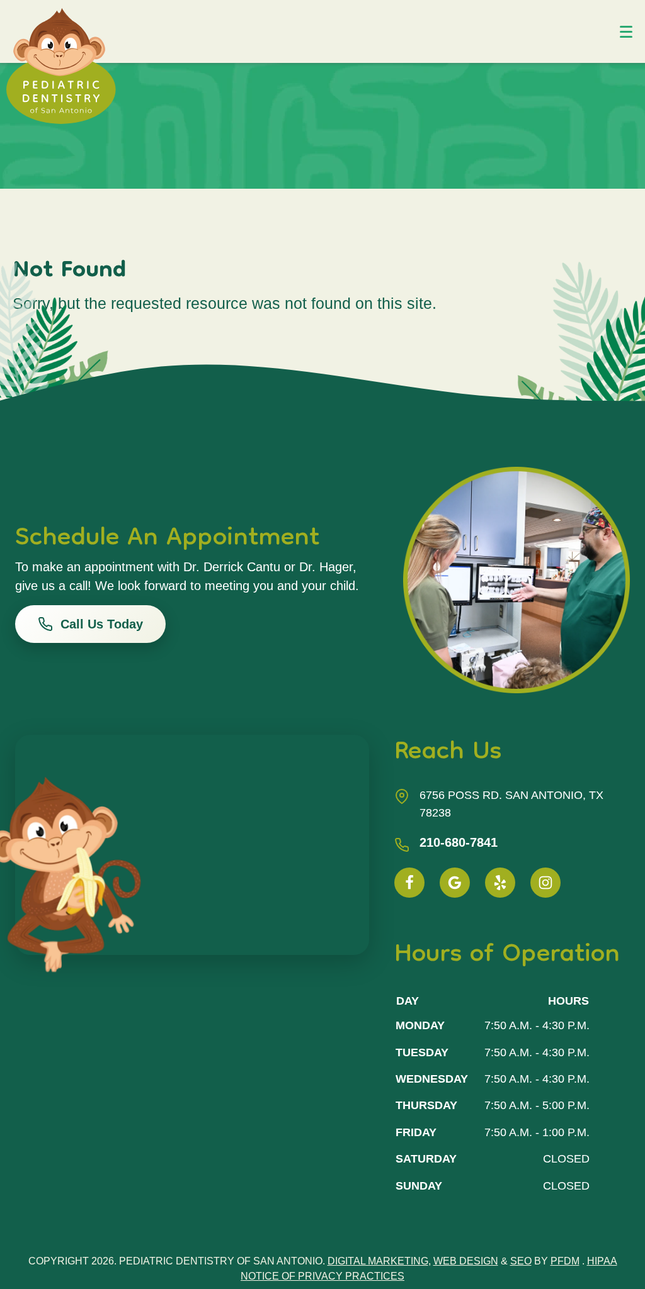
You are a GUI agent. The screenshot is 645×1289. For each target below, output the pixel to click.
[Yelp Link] (500, 883)
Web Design (465, 1261)
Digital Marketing (378, 1261)
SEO (521, 1261)
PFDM (565, 1261)
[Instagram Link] (545, 883)
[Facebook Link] (409, 883)
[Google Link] (455, 883)
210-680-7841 (459, 842)
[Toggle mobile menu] (626, 31)
